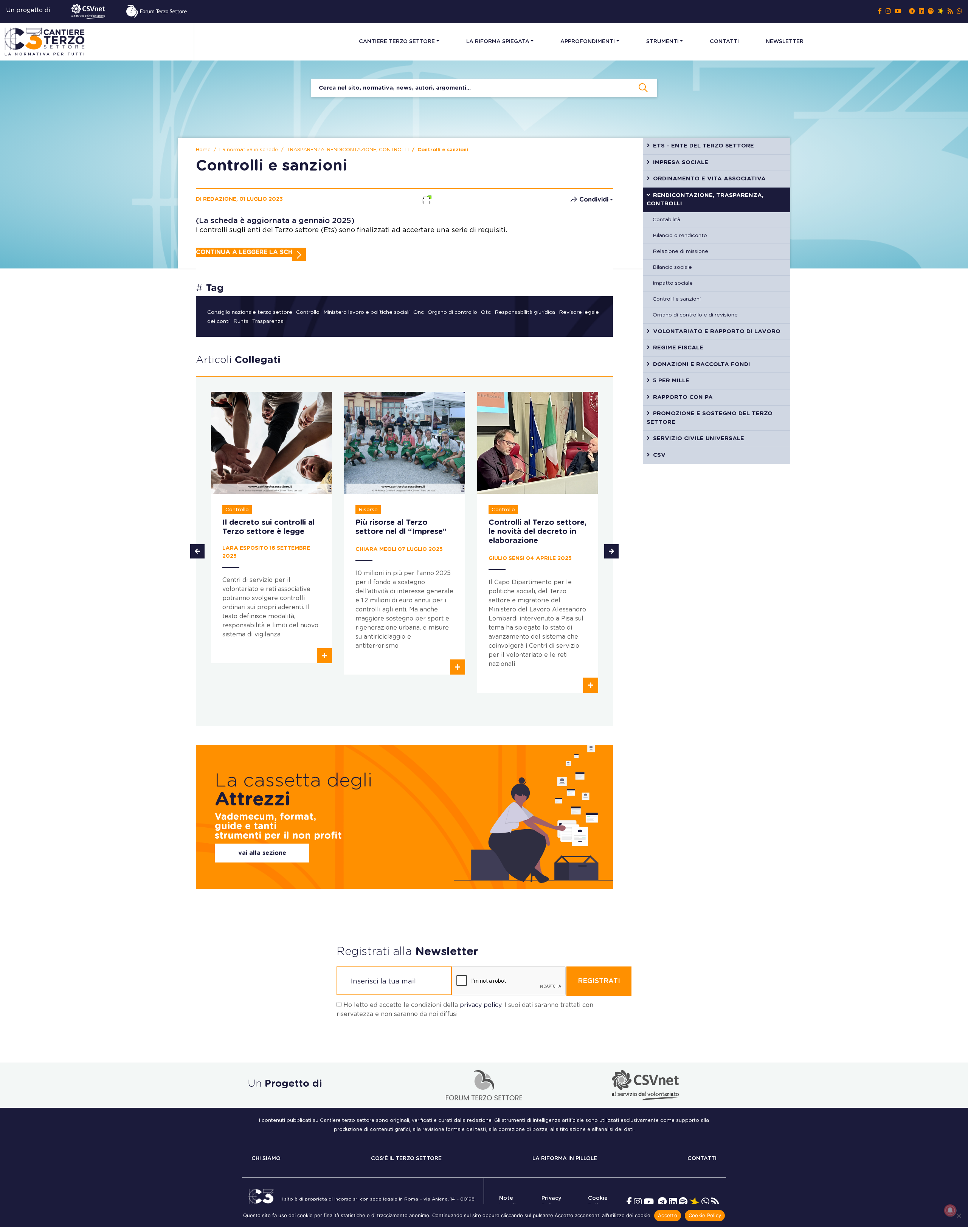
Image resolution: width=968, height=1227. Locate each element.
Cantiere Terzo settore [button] (397, 41)
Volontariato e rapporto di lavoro (716, 331)
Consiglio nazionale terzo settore (249, 312)
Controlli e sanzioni (677, 299)
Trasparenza (268, 321)
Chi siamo (266, 1158)
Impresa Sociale (680, 162)
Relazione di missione (680, 251)
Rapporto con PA (683, 397)
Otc (486, 312)
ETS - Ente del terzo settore (703, 146)
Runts (240, 321)
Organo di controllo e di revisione (695, 315)
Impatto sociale (673, 283)
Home (203, 149)
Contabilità (666, 219)
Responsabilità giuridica (525, 312)
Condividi (593, 200)
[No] (958, 1215)
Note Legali (507, 1202)
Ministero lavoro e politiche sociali (366, 312)
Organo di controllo (452, 312)
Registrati (599, 981)
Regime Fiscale (678, 348)
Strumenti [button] (662, 41)
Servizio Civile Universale (698, 438)
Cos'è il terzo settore (406, 1158)
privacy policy (480, 1005)
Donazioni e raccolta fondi (701, 364)
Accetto (667, 1215)
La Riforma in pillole (564, 1158)
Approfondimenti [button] (587, 41)
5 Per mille (671, 380)
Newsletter (785, 41)
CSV (659, 455)
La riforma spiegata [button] (497, 41)
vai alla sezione (262, 853)
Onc (418, 312)
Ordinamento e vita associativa (709, 178)
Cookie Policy (598, 1202)
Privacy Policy (551, 1202)
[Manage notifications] (950, 1210)
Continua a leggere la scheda (251, 252)
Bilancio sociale (672, 267)
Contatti (724, 41)
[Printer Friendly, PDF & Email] (426, 199)
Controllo (308, 312)
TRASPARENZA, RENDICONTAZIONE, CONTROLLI (348, 149)
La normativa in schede (248, 149)
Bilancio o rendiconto (680, 235)
